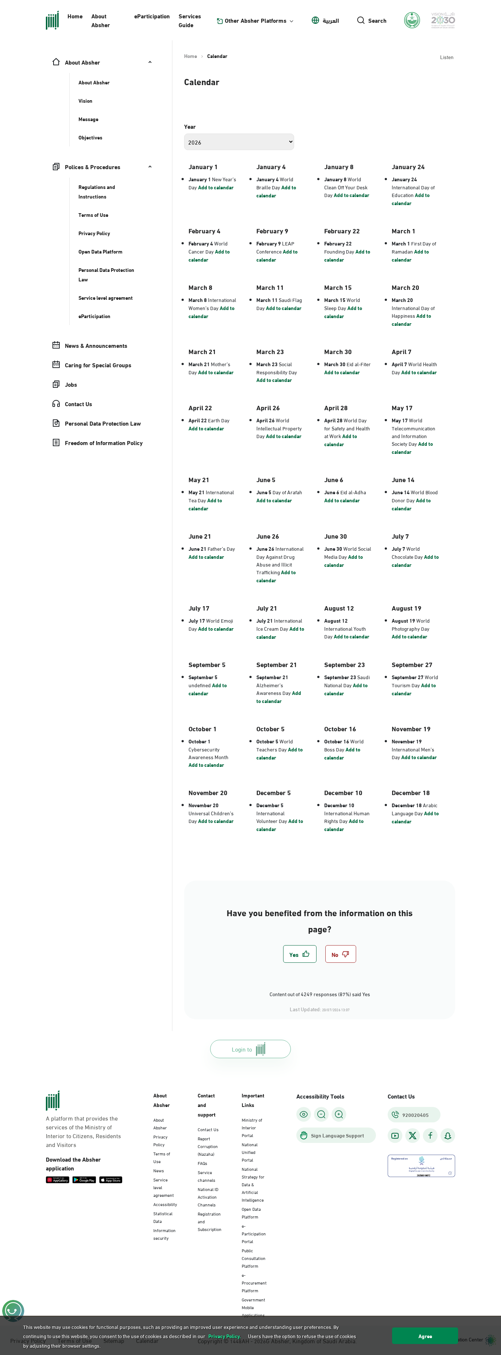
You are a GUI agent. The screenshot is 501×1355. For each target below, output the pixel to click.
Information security (164, 1234)
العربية (331, 20)
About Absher (100, 20)
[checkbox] (300, 954)
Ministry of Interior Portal (252, 1127)
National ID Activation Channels (208, 1196)
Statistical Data (162, 1217)
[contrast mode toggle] (303, 1114)
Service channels (206, 1176)
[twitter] (412, 1135)
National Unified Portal (249, 1151)
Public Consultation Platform (254, 1258)
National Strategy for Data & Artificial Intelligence (253, 1184)
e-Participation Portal (254, 1233)
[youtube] (395, 1135)
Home (75, 15)
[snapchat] (447, 1135)
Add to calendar (216, 187)
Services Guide (190, 20)
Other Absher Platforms (255, 20)
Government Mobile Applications (253, 1307)
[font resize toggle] (321, 1114)
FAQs (202, 1163)
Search (377, 20)
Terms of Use (161, 1157)
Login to (242, 1048)
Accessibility (165, 1204)
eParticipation (152, 15)
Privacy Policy (160, 1140)
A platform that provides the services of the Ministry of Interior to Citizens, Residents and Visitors (83, 1131)
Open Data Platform (251, 1212)
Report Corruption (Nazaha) (208, 1146)
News (158, 1170)
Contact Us (208, 1129)
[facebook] (430, 1135)
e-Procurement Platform (254, 1282)
